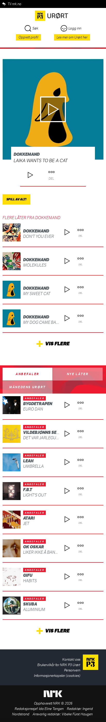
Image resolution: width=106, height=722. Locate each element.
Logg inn (74, 28)
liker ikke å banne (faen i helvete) (57, 552)
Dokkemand (27, 154)
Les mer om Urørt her (72, 37)
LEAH (28, 460)
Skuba (30, 604)
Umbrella (33, 466)
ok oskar (33, 546)
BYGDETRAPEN (37, 403)
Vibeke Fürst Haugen (77, 714)
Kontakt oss (71, 659)
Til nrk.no (14, 4)
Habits (30, 580)
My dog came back (42, 322)
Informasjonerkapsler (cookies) (57, 676)
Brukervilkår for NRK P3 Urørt (58, 665)
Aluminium (34, 609)
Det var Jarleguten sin (46, 437)
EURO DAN (33, 409)
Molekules (34, 265)
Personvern (72, 670)
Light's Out (34, 495)
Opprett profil (28, 37)
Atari (29, 518)
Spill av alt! (16, 199)
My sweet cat (36, 293)
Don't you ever (38, 236)
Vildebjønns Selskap (46, 432)
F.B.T (27, 489)
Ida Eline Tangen (51, 709)
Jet (26, 523)
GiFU (27, 575)
